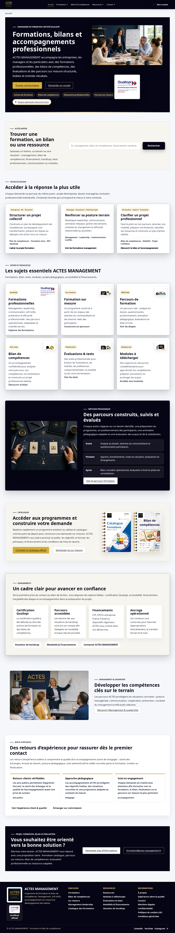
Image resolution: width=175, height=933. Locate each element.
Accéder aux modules (131, 381)
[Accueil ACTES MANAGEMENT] (14, 894)
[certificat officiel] (127, 87)
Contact (110, 4)
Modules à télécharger (114, 896)
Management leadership (80, 904)
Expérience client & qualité (151, 896)
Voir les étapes (128, 326)
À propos (142, 892)
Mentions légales (146, 904)
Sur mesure (74, 900)
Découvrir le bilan (18, 384)
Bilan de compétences (80, 4)
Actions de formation (23, 95)
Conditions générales (148, 916)
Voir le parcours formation (100, 480)
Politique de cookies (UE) (150, 912)
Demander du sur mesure (69, 550)
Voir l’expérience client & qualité (29, 808)
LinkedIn (138, 928)
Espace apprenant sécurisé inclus (33, 102)
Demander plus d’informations (101, 850)
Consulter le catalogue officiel (31, 550)
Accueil (50, 4)
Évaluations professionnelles (76, 95)
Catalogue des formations (81, 908)
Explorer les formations (21, 330)
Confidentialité (145, 908)
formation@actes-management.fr (143, 850)
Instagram (160, 928)
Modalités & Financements (61, 644)
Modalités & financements (116, 904)
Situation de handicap (27, 644)
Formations (61, 4)
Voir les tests (71, 377)
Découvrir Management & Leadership (117, 710)
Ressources (96, 4)
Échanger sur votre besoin (67, 808)
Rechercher (154, 145)
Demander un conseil (59, 85)
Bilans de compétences (48, 95)
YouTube (149, 928)
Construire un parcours (77, 326)
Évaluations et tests (112, 900)
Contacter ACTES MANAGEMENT (101, 644)
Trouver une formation (27, 85)
